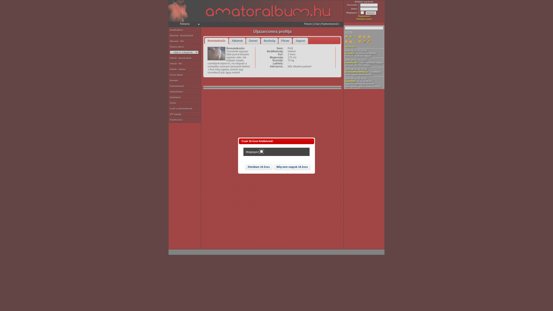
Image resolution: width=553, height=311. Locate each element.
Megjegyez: (252, 152)
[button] (259, 167)
